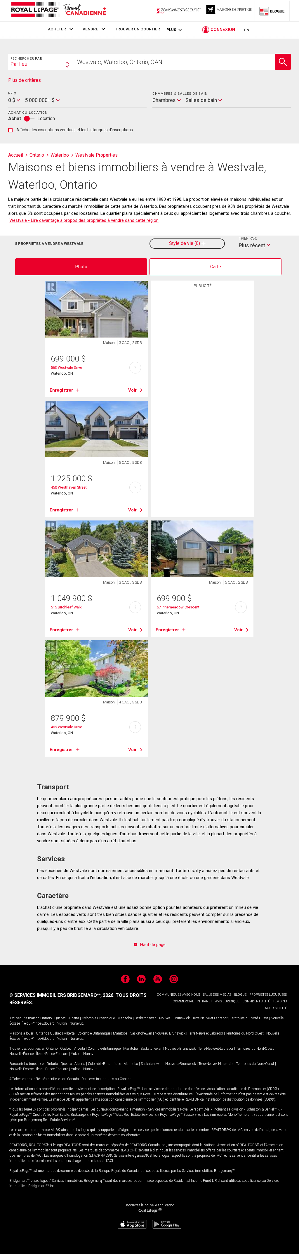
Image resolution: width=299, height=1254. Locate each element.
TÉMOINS (280, 1001)
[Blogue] (272, 11)
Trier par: (248, 238)
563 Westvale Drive (66, 367)
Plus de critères (24, 80)
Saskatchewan (146, 1018)
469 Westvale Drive (66, 727)
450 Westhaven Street (69, 487)
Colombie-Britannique (98, 1018)
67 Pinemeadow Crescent (178, 607)
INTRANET (204, 1001)
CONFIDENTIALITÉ (256, 1001)
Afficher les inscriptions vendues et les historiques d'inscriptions (70, 130)
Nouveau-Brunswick (174, 1018)
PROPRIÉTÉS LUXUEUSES (268, 995)
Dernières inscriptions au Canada (106, 1079)
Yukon (62, 1023)
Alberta (73, 1018)
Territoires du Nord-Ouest (249, 1018)
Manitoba (124, 1018)
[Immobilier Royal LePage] (58, 10)
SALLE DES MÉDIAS (217, 995)
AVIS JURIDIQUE (227, 1001)
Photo (81, 266)
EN (246, 29)
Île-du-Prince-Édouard (38, 1023)
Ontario (46, 1018)
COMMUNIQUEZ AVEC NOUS (178, 995)
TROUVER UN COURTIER (137, 29)
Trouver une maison (24, 1018)
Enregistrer (61, 390)
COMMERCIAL (183, 1001)
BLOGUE (240, 995)
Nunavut (76, 1023)
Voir (132, 390)
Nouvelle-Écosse (21, 1054)
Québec (60, 1018)
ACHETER (57, 29)
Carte (215, 266)
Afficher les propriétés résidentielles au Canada (44, 1079)
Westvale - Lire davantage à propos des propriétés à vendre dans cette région (84, 220)
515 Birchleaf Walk (66, 607)
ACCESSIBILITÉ (276, 1008)
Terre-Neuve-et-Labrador (209, 1018)
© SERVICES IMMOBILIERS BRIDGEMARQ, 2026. (61, 995)
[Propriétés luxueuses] (229, 11)
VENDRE (90, 29)
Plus (171, 29)
